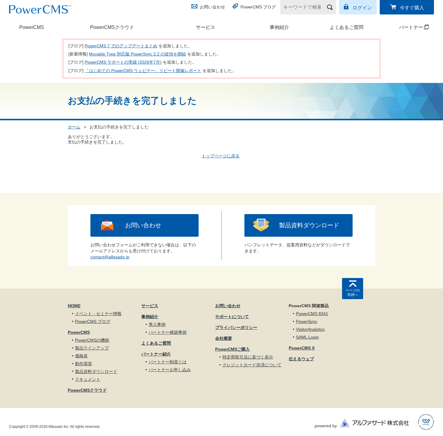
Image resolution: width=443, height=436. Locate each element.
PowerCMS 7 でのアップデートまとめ (121, 45)
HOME (74, 305)
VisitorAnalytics (310, 329)
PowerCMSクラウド (112, 27)
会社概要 (223, 338)
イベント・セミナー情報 (98, 313)
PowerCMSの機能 (92, 340)
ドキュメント (87, 379)
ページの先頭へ (352, 292)
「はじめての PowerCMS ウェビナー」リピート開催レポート (143, 70)
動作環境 (83, 363)
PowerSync (306, 321)
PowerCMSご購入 (232, 349)
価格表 (81, 355)
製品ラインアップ (92, 348)
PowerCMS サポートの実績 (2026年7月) (123, 62)
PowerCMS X (302, 348)
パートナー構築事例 (168, 332)
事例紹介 (279, 27)
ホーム (74, 127)
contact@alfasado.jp (109, 256)
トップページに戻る (221, 155)
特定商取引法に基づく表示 (247, 357)
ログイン (362, 7)
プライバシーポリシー (236, 327)
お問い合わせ (212, 7)
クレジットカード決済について (251, 364)
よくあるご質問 (346, 27)
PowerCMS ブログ (258, 7)
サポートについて (232, 316)
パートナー (404, 27)
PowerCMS (31, 27)
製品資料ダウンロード (309, 225)
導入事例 (157, 324)
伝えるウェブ (301, 358)
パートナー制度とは (168, 361)
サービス (205, 27)
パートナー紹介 (156, 354)
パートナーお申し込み (170, 369)
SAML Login (307, 337)
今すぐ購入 (412, 7)
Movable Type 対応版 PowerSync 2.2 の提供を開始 (137, 54)
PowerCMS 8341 (312, 313)
